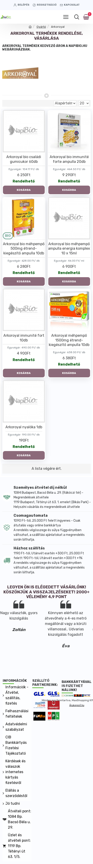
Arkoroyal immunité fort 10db (23, 337)
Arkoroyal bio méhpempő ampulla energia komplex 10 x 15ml (69, 249)
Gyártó (41, 26)
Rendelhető (24, 181)
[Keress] (77, 17)
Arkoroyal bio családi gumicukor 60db (23, 159)
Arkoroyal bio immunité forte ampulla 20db (69, 159)
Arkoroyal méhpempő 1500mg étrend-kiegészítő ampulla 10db (69, 340)
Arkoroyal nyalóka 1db (23, 427)
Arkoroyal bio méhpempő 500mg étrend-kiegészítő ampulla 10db (23, 249)
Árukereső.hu (76, 705)
